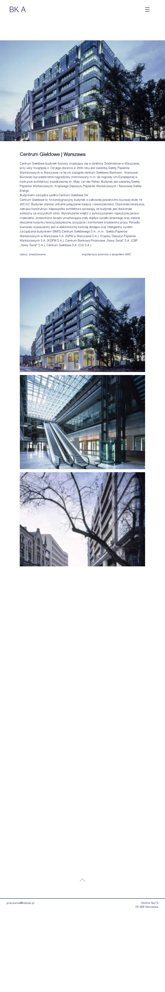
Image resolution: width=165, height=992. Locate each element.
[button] (147, 9)
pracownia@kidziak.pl (20, 903)
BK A (17, 9)
